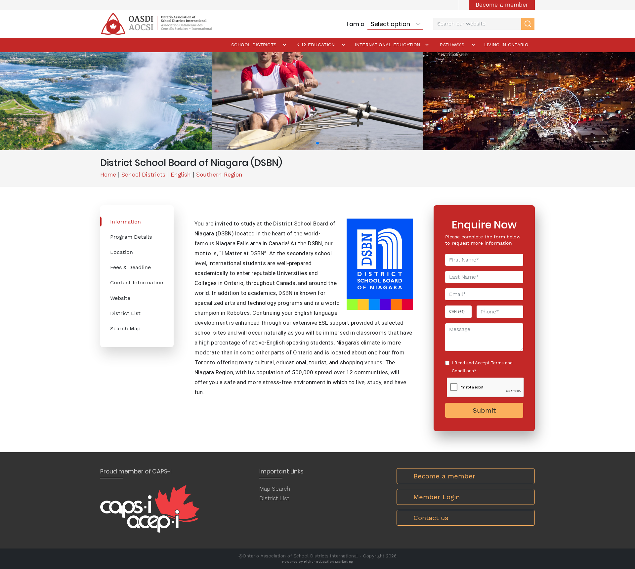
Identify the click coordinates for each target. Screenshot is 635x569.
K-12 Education (315, 44)
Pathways (452, 44)
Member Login (436, 497)
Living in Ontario (506, 44)
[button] (317, 143)
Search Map (125, 328)
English (181, 174)
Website (120, 298)
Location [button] (121, 252)
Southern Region (219, 174)
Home (108, 174)
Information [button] (125, 222)
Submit (484, 410)
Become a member (502, 4)
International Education (387, 44)
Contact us (430, 518)
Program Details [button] (131, 237)
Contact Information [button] (136, 282)
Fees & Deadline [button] (130, 267)
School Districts (254, 44)
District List (125, 313)
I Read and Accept (482, 366)
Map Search (274, 488)
